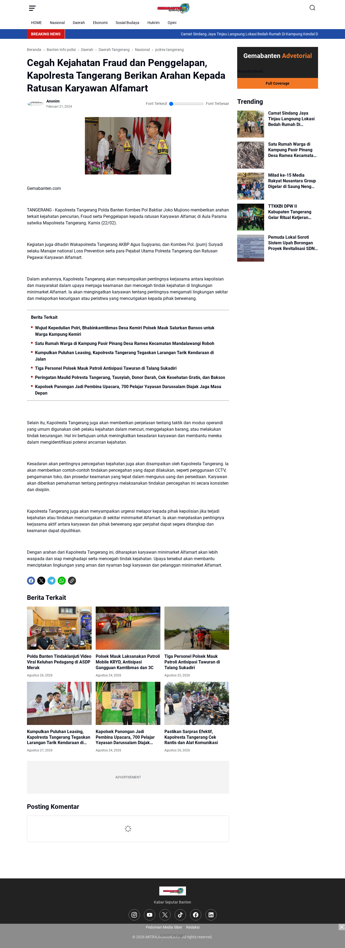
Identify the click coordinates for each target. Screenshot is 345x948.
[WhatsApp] (62, 581)
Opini (172, 22)
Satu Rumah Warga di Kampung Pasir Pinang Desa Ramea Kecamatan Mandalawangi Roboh (124, 343)
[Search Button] (312, 8)
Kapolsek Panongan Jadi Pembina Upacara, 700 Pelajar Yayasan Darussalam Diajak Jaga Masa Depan (128, 390)
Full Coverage (277, 83)
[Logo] (172, 891)
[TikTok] (180, 914)
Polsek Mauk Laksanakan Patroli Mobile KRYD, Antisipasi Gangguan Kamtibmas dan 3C (128, 662)
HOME (36, 22)
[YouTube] (149, 914)
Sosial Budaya (127, 22)
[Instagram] (134, 914)
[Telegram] (51, 581)
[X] (41, 581)
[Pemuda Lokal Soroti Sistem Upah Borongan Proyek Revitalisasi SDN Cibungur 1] (250, 248)
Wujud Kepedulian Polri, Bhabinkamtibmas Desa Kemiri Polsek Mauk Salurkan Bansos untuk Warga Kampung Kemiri (125, 331)
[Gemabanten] (172, 8)
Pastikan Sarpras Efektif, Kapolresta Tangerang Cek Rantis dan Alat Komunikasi (191, 737)
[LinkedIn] (211, 914)
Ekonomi (100, 22)
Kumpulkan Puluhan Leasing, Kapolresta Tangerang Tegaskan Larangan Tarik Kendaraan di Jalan (124, 356)
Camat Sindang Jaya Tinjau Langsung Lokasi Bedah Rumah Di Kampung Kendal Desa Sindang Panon (239, 34)
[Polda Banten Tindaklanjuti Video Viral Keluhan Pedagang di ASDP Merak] (59, 628)
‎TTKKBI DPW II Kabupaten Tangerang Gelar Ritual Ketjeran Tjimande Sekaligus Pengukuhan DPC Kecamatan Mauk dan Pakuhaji (289, 212)
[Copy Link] (72, 581)
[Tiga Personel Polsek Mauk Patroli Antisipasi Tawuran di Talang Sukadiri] (196, 628)
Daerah (79, 22)
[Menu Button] (32, 8)
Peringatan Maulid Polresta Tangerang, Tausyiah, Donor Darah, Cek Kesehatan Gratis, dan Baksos (130, 377)
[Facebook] (31, 581)
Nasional (57, 22)
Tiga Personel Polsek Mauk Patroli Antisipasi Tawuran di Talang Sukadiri (106, 368)
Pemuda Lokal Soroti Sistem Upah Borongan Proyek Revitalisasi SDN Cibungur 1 (291, 243)
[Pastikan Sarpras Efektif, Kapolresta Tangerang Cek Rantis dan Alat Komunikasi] (196, 703)
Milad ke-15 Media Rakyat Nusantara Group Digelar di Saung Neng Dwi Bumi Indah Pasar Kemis (292, 181)
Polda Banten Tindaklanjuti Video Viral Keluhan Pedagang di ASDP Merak (59, 662)
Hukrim (153, 22)
